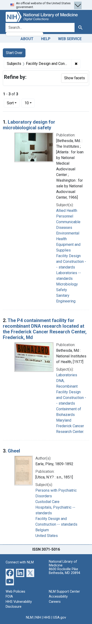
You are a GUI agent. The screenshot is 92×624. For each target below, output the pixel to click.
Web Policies (15, 592)
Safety (61, 290)
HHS (47, 618)
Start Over (14, 52)
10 (30, 103)
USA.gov (59, 618)
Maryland (63, 420)
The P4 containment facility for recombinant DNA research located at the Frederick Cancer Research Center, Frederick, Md (45, 329)
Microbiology (67, 284)
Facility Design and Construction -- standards (71, 261)
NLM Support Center (64, 592)
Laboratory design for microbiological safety (29, 124)
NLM (29, 618)
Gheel (14, 451)
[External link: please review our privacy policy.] (10, 572)
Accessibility (58, 597)
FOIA (9, 597)
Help (45, 39)
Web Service (70, 39)
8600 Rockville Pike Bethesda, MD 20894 (64, 571)
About (27, 39)
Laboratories (66, 375)
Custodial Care (47, 501)
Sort (10, 103)
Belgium (42, 530)
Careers (55, 602)
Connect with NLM (20, 562)
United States (46, 535)
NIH (38, 618)
